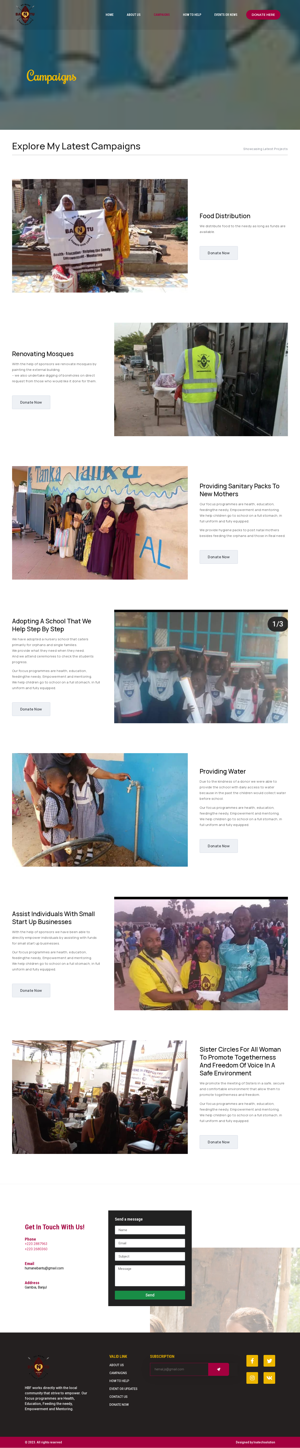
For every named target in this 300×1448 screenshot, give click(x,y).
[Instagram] (252, 1378)
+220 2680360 (36, 1249)
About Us (134, 14)
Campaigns (162, 14)
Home (110, 14)
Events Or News (225, 14)
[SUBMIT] (218, 1369)
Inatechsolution (264, 1442)
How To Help (192, 14)
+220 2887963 (36, 1244)
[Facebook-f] (252, 1361)
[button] (263, 15)
